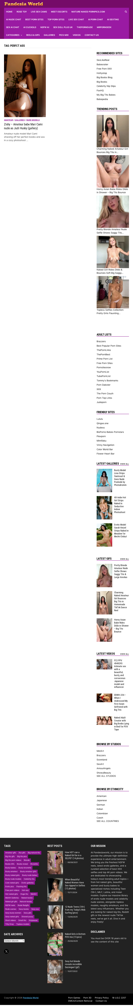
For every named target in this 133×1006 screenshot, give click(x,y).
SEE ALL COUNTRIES (108, 821)
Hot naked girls (11, 894)
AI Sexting (113, 19)
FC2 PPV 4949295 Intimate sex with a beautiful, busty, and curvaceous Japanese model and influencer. (120, 673)
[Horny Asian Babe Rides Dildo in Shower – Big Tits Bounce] (104, 620)
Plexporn (101, 436)
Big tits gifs (10, 856)
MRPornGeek (104, 27)
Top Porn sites (56, 19)
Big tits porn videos (13, 860)
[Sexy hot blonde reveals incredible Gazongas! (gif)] (55, 961)
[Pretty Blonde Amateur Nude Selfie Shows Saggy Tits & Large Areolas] (104, 565)
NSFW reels (10, 905)
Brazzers (101, 341)
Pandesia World (30, 997)
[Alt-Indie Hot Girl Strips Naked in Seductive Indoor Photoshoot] (104, 497)
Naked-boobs (27, 898)
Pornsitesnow (104, 367)
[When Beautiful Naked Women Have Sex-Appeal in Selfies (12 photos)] (55, 879)
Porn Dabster (103, 385)
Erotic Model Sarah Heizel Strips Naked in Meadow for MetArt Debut (121, 530)
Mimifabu (101, 440)
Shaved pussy (27, 917)
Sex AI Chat (12, 27)
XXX (99, 389)
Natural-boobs (26, 901)
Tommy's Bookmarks (107, 380)
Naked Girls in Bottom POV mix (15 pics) (75, 935)
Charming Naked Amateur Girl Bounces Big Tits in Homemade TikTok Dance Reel (121, 601)
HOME (9, 11)
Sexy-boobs (24, 909)
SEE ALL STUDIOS (106, 776)
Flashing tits (21, 886)
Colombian (102, 813)
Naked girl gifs (11, 901)
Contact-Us (92, 35)
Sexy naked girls (12, 917)
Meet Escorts (59, 11)
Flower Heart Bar (105, 453)
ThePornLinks (104, 350)
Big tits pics (22, 856)
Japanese (102, 800)
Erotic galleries (28, 883)
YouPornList (103, 372)
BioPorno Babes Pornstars (110, 432)
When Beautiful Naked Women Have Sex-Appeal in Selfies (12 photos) (75, 884)
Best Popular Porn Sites (109, 345)
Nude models (33, 120)
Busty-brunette (25, 868)
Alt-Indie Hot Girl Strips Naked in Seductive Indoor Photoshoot (120, 505)
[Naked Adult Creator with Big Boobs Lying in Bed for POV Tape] (104, 717)
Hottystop (102, 73)
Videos (77, 35)
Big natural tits (34, 853)
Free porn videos (12, 890)
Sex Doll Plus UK (63, 27)
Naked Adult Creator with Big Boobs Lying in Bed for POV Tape (121, 723)
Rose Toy (22, 11)
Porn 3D (87, 997)
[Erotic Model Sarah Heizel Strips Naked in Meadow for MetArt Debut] (104, 525)
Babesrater (102, 64)
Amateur (8, 120)
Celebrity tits (29, 879)
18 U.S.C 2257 (119, 997)
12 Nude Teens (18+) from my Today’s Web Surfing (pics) (75, 909)
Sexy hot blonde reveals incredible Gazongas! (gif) (73, 964)
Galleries (49, 35)
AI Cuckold (29, 27)
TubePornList (104, 376)
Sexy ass (35, 909)
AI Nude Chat (13, 19)
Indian (100, 809)
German (101, 804)
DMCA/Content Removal (80, 1001)
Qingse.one (102, 423)
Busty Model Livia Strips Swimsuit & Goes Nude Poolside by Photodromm (120, 477)
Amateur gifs (10, 853)
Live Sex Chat (76, 19)
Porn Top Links (104, 398)
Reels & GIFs (33, 35)
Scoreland (102, 759)
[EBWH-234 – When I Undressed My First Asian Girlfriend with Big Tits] (104, 695)
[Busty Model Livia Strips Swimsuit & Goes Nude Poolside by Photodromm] (104, 470)
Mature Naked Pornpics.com (88, 11)
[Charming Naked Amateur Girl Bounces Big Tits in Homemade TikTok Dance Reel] (104, 592)
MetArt (100, 751)
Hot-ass (25, 890)
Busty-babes (10, 868)
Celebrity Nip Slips (106, 86)
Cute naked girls (12, 883)
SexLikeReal (103, 60)
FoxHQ (100, 90)
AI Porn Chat (95, 19)
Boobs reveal (22, 864)
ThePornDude (85, 27)
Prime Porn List (104, 358)
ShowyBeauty (104, 772)
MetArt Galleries (12, 898)
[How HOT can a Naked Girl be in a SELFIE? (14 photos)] (55, 852)
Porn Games (74, 997)
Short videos (10, 920)
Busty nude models (13, 879)
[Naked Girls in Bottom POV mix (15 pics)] (55, 934)
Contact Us (101, 1001)
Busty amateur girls (28, 871)
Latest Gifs (104, 558)
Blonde (27, 860)
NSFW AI (44, 27)
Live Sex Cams (39, 11)
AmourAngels (104, 768)
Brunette (34, 864)
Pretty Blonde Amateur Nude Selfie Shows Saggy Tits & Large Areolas (121, 571)
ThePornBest (103, 354)
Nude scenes (10, 909)
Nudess (101, 427)
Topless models (22, 924)
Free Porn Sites (105, 363)
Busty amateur (11, 871)
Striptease (33, 920)
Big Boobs (102, 82)
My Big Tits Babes (106, 94)
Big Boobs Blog (104, 77)
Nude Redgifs (23, 905)
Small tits (22, 920)
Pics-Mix (64, 35)
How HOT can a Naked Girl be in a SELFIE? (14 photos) (74, 855)
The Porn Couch (105, 393)
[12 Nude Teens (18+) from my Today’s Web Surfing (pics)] (55, 907)
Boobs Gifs (9, 864)
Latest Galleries (108, 463)
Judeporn (102, 402)
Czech (100, 817)
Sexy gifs (27, 913)
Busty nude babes (29, 875)
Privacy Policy (102, 997)
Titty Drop (9, 924)
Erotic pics (9, 886)
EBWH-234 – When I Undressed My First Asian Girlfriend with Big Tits (121, 702)
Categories (12, 35)
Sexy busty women (13, 913)
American (102, 796)
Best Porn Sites (34, 19)
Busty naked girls (12, 875)
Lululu (100, 419)
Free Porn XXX (104, 68)
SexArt (100, 764)
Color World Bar (105, 449)
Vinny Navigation (105, 445)
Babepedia (102, 99)
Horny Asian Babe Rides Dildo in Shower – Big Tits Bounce (121, 625)
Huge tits (24, 894)
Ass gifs (22, 853)
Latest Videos (106, 653)
